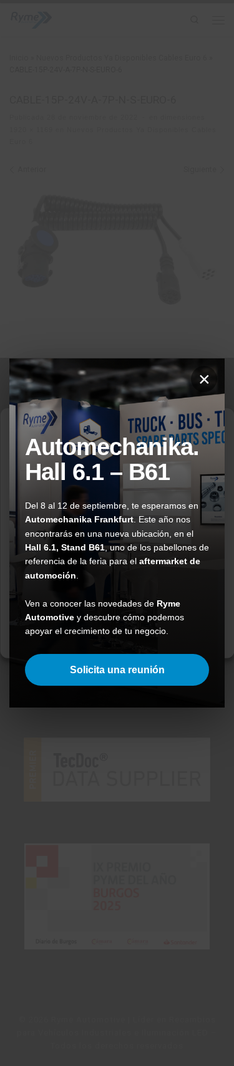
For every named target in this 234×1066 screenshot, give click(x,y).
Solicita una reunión (117, 670)
